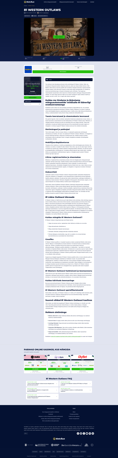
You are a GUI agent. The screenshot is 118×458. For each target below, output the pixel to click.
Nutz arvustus (35, 371)
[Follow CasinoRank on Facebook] (78, 433)
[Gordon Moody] (55, 445)
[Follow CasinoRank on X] (84, 433)
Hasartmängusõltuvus (64, 456)
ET (25, 433)
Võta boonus (63, 71)
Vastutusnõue (53, 456)
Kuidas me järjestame (74, 418)
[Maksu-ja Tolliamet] (29, 445)
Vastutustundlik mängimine (78, 456)
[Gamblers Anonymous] (86, 445)
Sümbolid (50, 414)
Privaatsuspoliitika (74, 414)
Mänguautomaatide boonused (66, 2)
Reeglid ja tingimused (31, 456)
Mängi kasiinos (59, 36)
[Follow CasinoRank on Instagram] (81, 433)
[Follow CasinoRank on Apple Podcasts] (93, 433)
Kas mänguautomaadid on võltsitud (50, 412)
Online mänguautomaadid (50, 2)
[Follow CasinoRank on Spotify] (90, 433)
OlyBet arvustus (82, 371)
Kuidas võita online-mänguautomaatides (50, 418)
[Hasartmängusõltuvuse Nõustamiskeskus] (42, 445)
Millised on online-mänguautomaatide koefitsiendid (51, 416)
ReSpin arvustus (59, 371)
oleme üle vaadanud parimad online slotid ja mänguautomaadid (66, 336)
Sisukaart (89, 456)
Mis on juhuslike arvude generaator (50, 421)
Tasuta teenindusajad (82, 2)
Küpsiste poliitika (43, 456)
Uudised (92, 2)
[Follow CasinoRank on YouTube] (87, 433)
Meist (74, 412)
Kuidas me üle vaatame (74, 416)
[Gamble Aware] (72, 445)
